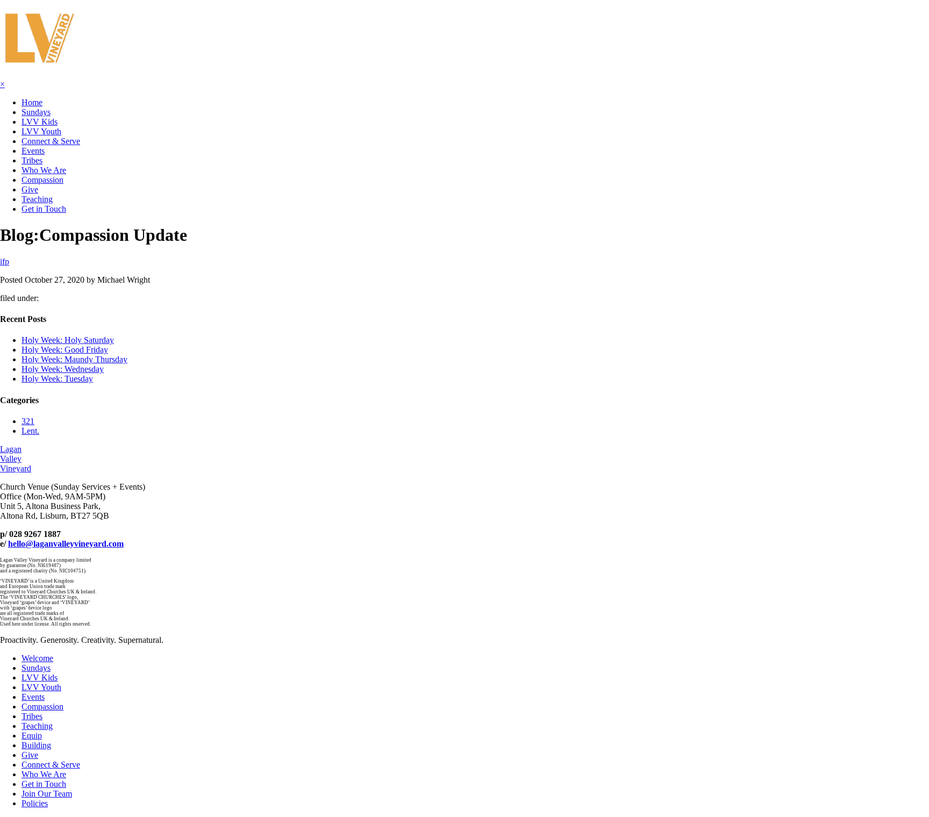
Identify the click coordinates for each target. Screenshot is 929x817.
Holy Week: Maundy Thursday (74, 359)
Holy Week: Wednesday (63, 369)
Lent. (30, 430)
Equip (32, 735)
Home (32, 102)
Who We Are (44, 170)
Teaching (37, 199)
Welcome (37, 658)
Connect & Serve (51, 141)
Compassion (42, 179)
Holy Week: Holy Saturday (68, 340)
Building (36, 745)
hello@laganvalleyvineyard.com (66, 543)
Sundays (36, 112)
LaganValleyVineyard (15, 459)
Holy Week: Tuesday (57, 378)
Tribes (32, 160)
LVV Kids (40, 121)
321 (28, 421)
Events (33, 150)
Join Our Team (47, 793)
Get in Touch (44, 208)
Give (30, 189)
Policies (35, 803)
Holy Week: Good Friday (65, 349)
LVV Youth (41, 131)
